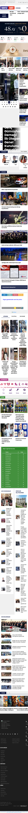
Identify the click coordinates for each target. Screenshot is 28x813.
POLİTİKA (3, 754)
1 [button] (1, 133)
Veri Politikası (4, 742)
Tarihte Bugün (4, 776)
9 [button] (4, 104)
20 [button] (15, 106)
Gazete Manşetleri (5, 783)
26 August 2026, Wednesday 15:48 (7, 1)
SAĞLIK (2, 758)
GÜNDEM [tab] (5, 316)
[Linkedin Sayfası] (11, 734)
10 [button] (6, 104)
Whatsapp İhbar (16, 741)
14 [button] (16, 104)
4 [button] (9, 102)
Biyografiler (3, 792)
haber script (3, 809)
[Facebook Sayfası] (1, 734)
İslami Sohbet (22, 811)
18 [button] (10, 106)
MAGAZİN (3, 760)
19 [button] (12, 106)
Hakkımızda (3, 739)
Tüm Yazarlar (24, 151)
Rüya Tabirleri (4, 794)
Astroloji (2, 796)
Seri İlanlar (3, 779)
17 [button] (8, 106)
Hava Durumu (4, 767)
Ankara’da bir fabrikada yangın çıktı (18, 12)
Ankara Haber (9, 811)
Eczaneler (3, 772)
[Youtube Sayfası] (8, 734)
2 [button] (4, 102)
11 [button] (9, 104)
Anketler (2, 790)
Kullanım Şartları (16, 739)
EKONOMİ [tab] (22, 316)
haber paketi (7, 806)
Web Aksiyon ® (23, 806)
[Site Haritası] (16, 734)
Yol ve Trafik (3, 768)
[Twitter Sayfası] (4, 734)
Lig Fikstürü (3, 774)
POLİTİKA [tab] (14, 316)
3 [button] (1, 138)
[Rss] (13, 734)
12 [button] (11, 104)
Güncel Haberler (3, 811)
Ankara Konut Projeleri (17, 812)
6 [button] (13, 102)
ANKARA (2, 752)
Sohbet (13, 811)
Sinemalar (3, 778)
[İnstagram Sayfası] (6, 734)
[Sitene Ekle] (18, 734)
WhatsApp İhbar (11, 2)
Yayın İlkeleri (3, 741)
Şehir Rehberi (4, 781)
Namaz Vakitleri (4, 770)
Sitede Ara (3, 788)
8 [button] (2, 104)
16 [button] (5, 106)
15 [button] (3, 106)
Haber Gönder (3, 2)
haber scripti (3, 808)
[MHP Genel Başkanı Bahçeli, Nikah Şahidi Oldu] (14, 625)
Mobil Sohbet (11, 812)
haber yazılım (9, 808)
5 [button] (11, 102)
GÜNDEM (18, 8)
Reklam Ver (2, 4)
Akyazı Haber (17, 811)
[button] (11, 151)
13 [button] (13, 104)
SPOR (2, 762)
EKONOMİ (3, 756)
